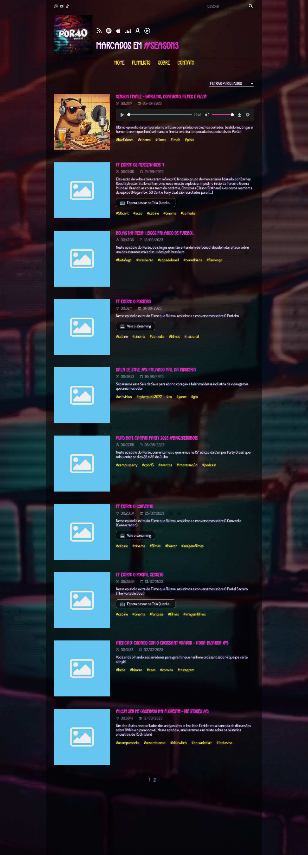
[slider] (159, 114)
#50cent (122, 213)
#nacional (191, 336)
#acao (137, 213)
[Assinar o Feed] (99, 31)
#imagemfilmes (192, 546)
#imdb (175, 139)
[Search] (250, 6)
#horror (171, 546)
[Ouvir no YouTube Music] (147, 31)
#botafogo (124, 260)
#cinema (144, 139)
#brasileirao (144, 260)
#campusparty (126, 465)
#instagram (186, 670)
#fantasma (224, 742)
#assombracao (155, 742)
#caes (151, 670)
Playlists (141, 63)
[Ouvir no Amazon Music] (138, 31)
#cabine (153, 213)
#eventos (165, 465)
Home (119, 63)
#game (181, 396)
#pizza (189, 139)
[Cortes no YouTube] (62, 6)
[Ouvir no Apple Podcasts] (118, 31)
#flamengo (214, 260)
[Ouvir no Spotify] (109, 31)
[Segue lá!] (56, 6)
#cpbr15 (148, 465)
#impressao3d (187, 465)
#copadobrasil (168, 260)
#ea (169, 396)
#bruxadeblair (201, 742)
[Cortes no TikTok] (67, 6)
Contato (186, 63)
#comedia (188, 213)
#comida (166, 670)
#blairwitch (178, 742)
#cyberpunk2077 (149, 396)
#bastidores (124, 139)
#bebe (120, 670)
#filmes (160, 139)
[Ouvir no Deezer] (128, 31)
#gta (194, 396)
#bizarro (136, 670)
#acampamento (127, 742)
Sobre (164, 63)
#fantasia (156, 614)
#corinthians (192, 260)
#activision (124, 396)
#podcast (209, 465)
